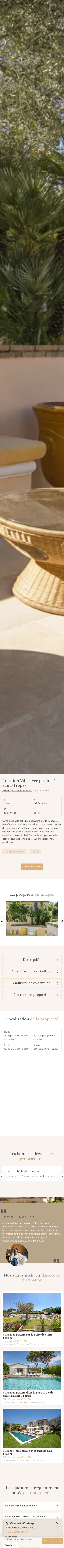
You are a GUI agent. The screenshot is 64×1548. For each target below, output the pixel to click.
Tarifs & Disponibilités (32, 866)
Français (8, 1545)
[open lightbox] (32, 387)
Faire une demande (52, 1541)
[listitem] (32, 918)
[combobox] (10, 1545)
